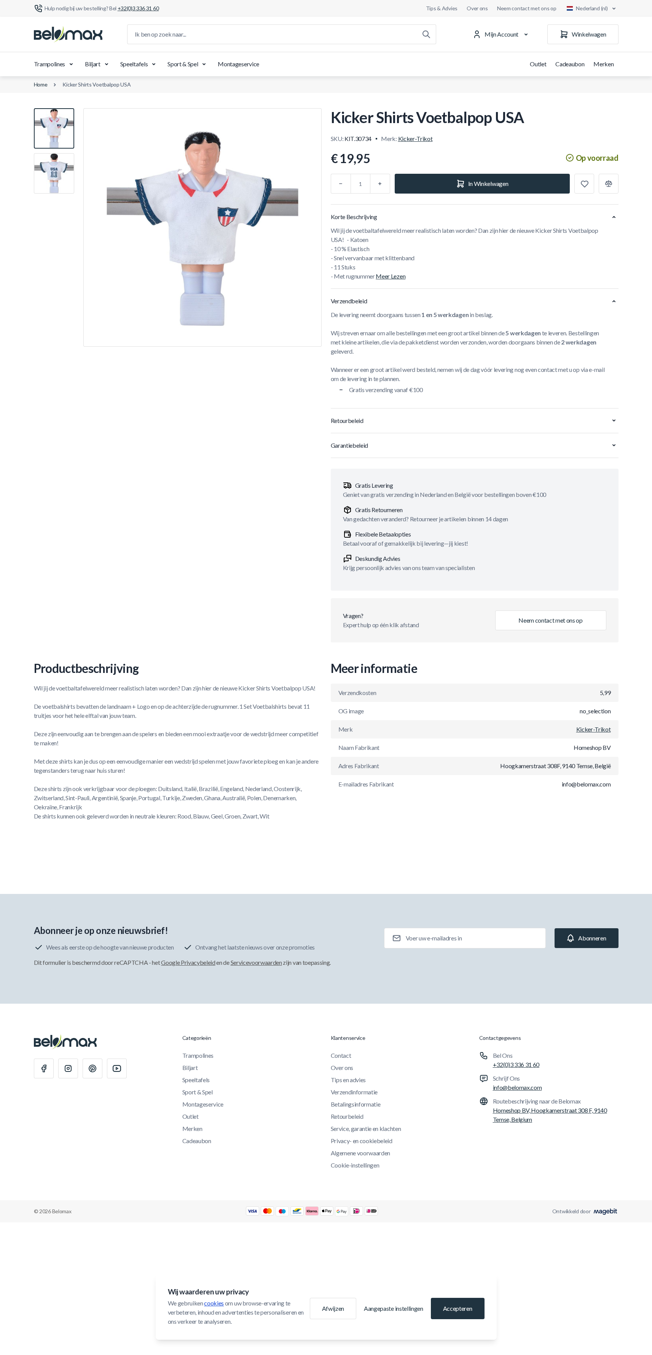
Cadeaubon (569, 63)
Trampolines (49, 63)
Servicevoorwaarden (256, 962)
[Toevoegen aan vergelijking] (609, 184)
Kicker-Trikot (415, 138)
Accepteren (457, 1308)
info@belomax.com (517, 1087)
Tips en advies (348, 1079)
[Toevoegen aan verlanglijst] (584, 184)
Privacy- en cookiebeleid (361, 1140)
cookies (214, 1303)
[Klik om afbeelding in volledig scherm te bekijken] (202, 227)
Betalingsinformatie (356, 1104)
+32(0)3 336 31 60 (516, 1064)
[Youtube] (117, 1068)
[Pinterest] (92, 1068)
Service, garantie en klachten (366, 1128)
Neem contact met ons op (526, 8)
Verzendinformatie (354, 1092)
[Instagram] (68, 1068)
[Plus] (380, 184)
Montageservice (238, 63)
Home (41, 84)
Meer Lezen (390, 276)
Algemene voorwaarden (361, 1152)
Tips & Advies (442, 8)
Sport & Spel (182, 63)
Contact (341, 1055)
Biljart (92, 63)
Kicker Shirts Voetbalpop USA (96, 84)
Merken (603, 63)
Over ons (477, 8)
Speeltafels (134, 63)
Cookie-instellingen (355, 1165)
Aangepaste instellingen (393, 1308)
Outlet (538, 63)
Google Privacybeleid (188, 962)
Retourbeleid (347, 1116)
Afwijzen (333, 1308)
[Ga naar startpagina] (68, 34)
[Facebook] (44, 1068)
